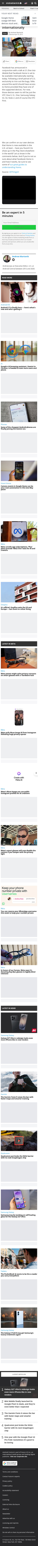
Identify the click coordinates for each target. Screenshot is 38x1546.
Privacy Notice (29, 235)
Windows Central (9, 1528)
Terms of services (27, 233)
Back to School (19, 8)
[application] (19, 187)
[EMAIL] (14, 259)
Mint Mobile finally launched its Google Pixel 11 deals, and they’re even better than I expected (19, 1404)
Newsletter (31, 61)
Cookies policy (7, 1486)
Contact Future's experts (11, 1476)
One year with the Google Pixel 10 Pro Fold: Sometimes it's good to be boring (19, 1440)
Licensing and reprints (10, 1523)
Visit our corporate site (18, 1456)
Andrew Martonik (17, 33)
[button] (35, 3)
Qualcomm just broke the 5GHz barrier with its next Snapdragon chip (19, 1428)
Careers (5, 1495)
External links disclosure (11, 1504)
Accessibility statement (11, 1490)
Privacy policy (7, 1481)
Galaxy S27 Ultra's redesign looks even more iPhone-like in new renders (19, 1392)
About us (6, 1509)
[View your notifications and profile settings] (21, 3)
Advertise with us (9, 1518)
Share (7, 61)
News (5, 33)
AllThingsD (14, 172)
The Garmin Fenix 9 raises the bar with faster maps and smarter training (19, 1416)
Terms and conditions (10, 1472)
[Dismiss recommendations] (35, 13)
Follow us (20, 61)
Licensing (6, 1500)
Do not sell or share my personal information (18, 1532)
